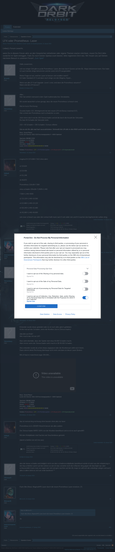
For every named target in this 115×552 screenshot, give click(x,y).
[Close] (96, 238)
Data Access (57, 314)
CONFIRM (41, 306)
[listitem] (57, 268)
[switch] (85, 273)
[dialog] (57, 276)
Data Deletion (45, 314)
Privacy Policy (70, 314)
